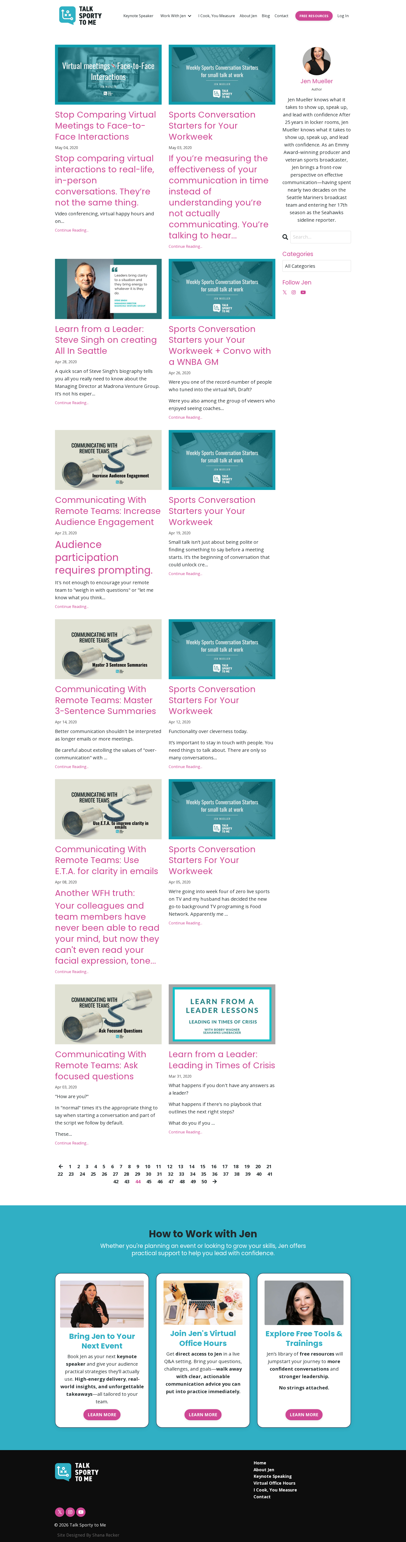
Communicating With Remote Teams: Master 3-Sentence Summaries (105, 700)
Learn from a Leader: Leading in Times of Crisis (222, 1060)
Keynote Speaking (273, 1476)
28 (126, 1174)
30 (148, 1174)
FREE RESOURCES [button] (314, 16)
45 (149, 1181)
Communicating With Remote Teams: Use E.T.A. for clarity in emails (106, 860)
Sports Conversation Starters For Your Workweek (212, 700)
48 (182, 1181)
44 (138, 1181)
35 (203, 1174)
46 (160, 1181)
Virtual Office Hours (274, 1483)
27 (115, 1174)
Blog (266, 15)
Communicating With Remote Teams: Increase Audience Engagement (108, 511)
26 (104, 1174)
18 (235, 1166)
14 (191, 1166)
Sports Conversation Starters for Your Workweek (212, 125)
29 (137, 1174)
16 (213, 1166)
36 (214, 1174)
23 (71, 1174)
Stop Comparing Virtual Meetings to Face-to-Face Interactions (105, 125)
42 (115, 1181)
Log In (343, 15)
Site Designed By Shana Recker (88, 1535)
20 (258, 1166)
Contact (281, 15)
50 (204, 1181)
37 (225, 1174)
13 (180, 1166)
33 (181, 1174)
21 (269, 1166)
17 (224, 1166)
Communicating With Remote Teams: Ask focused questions (100, 1065)
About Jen (248, 15)
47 (171, 1181)
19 (247, 1166)
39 (247, 1174)
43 (126, 1181)
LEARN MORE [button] (102, 1414)
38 (236, 1174)
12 (169, 1166)
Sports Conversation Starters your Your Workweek (212, 511)
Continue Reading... (72, 230)
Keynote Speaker (138, 15)
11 (158, 1166)
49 (193, 1181)
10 (147, 1166)
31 (159, 1174)
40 (259, 1174)
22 (60, 1174)
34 (192, 1174)
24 (82, 1174)
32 (170, 1174)
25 (93, 1174)
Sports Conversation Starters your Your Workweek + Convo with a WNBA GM (220, 346)
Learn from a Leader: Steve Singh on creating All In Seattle (106, 340)
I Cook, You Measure (216, 15)
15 (202, 1166)
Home (260, 1463)
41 (270, 1174)
